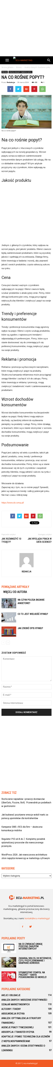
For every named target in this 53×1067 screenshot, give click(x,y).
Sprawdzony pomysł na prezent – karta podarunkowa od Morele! (33, 975)
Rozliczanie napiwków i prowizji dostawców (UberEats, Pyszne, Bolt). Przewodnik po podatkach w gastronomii (26, 802)
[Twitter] (30, 927)
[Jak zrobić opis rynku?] (8, 632)
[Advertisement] (26, 28)
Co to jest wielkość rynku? (33, 614)
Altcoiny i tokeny (11, 1009)
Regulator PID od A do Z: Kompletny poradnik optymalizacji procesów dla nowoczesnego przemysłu (23, 842)
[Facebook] (22, 927)
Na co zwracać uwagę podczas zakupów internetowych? (30, 946)
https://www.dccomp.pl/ (12, 502)
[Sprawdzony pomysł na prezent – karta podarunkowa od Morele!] (8, 976)
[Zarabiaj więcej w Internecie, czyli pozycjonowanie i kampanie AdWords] (8, 962)
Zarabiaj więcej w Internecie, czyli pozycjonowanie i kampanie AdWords (35, 960)
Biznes (4, 72)
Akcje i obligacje (10, 995)
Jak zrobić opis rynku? (30, 628)
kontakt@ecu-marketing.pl (37, 918)
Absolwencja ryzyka (13, 1013)
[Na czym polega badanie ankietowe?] (8, 603)
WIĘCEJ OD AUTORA (15, 592)
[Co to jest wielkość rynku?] (8, 617)
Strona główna (7, 67)
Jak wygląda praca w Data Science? (40, 540)
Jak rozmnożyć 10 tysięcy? (11, 540)
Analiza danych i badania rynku (20, 72)
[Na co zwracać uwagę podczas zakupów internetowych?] (8, 948)
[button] (49, 60)
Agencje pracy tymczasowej (17, 1027)
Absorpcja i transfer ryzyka (17, 1032)
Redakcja (11, 82)
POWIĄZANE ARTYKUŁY (15, 587)
